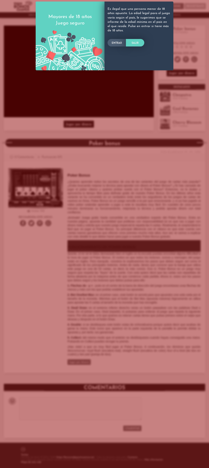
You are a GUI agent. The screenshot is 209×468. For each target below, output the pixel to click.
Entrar (117, 43)
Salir (135, 43)
